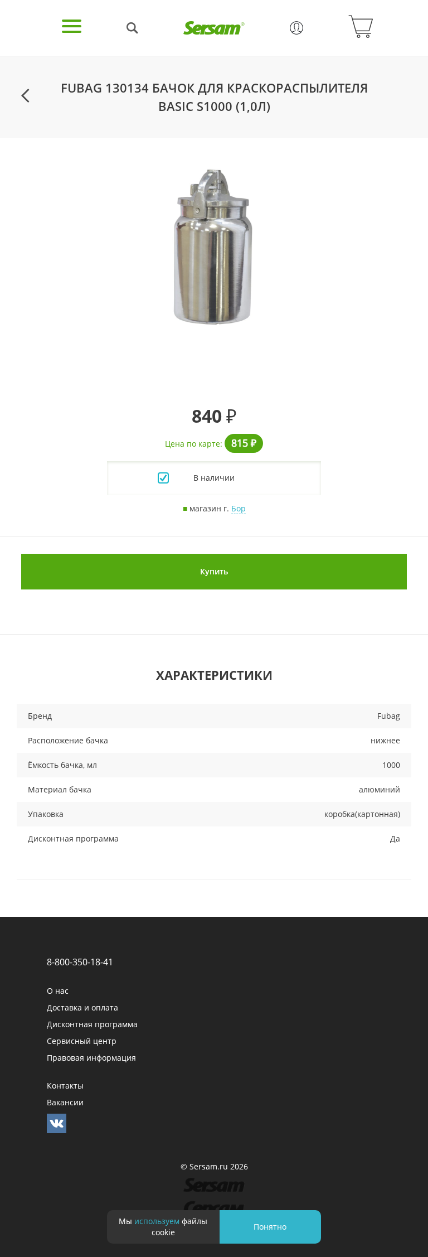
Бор (238, 508)
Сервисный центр (81, 1041)
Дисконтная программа (92, 1024)
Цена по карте (192, 443)
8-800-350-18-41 (80, 962)
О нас (58, 990)
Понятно (270, 1226)
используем (156, 1221)
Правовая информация (91, 1057)
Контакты (65, 1085)
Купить (214, 571)
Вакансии (65, 1102)
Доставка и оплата (82, 1007)
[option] (214, 247)
